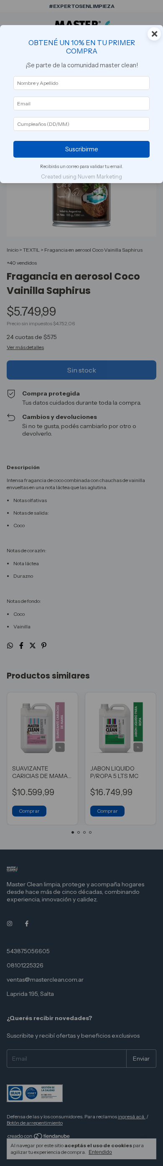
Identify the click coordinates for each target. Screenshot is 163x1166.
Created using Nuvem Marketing (81, 176)
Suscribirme (81, 149)
